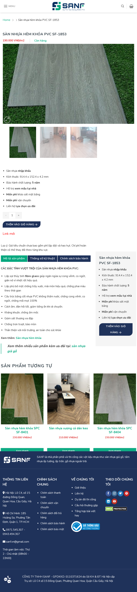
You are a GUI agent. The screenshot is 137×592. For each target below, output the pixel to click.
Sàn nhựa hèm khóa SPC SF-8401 (22, 430)
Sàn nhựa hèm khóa (28, 338)
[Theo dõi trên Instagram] (114, 493)
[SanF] (68, 6)
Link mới (9, 234)
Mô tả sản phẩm (14, 258)
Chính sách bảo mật (52, 529)
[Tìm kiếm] (122, 6)
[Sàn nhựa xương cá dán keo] (68, 399)
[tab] (14, 258)
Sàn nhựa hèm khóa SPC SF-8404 (114, 430)
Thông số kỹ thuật (42, 258)
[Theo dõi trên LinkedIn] (108, 501)
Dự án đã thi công (85, 499)
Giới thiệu (80, 487)
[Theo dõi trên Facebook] (108, 493)
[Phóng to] (7, 120)
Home (6, 20)
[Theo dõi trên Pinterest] (126, 493)
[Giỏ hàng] (131, 6)
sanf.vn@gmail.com (17, 541)
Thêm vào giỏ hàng (20, 224)
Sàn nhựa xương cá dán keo (68, 428)
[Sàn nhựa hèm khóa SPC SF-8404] (114, 399)
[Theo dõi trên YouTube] (114, 501)
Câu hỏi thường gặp (86, 505)
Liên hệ (79, 493)
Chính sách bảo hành (74, 258)
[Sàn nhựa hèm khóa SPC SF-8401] (22, 399)
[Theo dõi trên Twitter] (120, 493)
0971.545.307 (14, 530)
